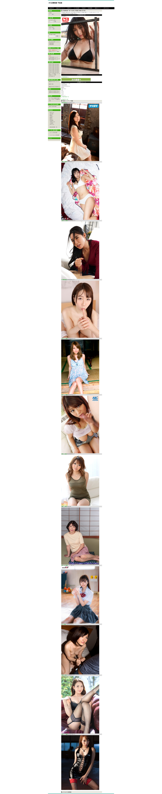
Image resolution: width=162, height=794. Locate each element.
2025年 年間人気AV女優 (54, 64)
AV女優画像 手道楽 (55, 3)
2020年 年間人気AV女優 (54, 70)
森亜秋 (51, 117)
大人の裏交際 (76, 8)
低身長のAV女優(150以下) (54, 92)
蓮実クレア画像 (64, 734)
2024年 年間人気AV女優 (54, 65)
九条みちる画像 (64, 220)
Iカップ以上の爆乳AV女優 (54, 98)
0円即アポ (69, 8)
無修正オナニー (98, 8)
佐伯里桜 (51, 120)
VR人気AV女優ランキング (54, 41)
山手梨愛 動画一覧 (65, 96)
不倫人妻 (83, 8)
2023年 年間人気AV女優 (54, 66)
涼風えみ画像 (64, 161)
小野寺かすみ (52, 121)
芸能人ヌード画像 (52, 74)
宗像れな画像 (64, 675)
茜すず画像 (63, 624)
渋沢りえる (52, 124)
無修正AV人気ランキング (54, 81)
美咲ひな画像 (64, 453)
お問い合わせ (106, 8)
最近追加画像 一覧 (53, 127)
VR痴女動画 (51, 43)
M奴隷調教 (90, 8)
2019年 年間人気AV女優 (54, 72)
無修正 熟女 (51, 84)
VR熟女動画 (51, 44)
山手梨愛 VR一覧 (64, 99)
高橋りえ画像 (64, 506)
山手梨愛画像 (64, 77)
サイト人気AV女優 (53, 132)
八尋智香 (51, 123)
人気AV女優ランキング (53, 57)
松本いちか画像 (64, 565)
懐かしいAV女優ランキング (54, 73)
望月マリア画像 (64, 394)
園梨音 (51, 115)
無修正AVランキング (60, 8)
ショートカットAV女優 (54, 135)
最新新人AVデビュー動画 (54, 51)
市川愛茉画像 (64, 279)
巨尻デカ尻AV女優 (52, 106)
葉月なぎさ (52, 112)
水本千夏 (51, 113)
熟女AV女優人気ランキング (54, 58)
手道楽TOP (51, 8)
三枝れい (51, 116)
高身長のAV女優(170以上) (54, 91)
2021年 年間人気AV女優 (54, 69)
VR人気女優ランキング (53, 59)
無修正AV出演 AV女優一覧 (54, 86)
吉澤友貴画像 (64, 102)
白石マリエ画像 (64, 338)
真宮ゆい (51, 119)
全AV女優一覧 (52, 76)
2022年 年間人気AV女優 (54, 68)
